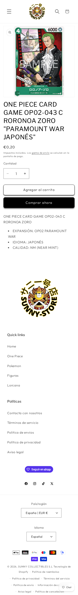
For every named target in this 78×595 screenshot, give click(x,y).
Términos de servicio (22, 423)
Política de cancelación (49, 591)
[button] (9, 12)
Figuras (12, 375)
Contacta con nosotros (24, 413)
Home (11, 346)
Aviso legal (15, 452)
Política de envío (23, 585)
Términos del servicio (57, 578)
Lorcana (13, 385)
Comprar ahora (39, 202)
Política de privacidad (24, 442)
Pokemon (14, 366)
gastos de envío (41, 152)
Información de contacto (53, 585)
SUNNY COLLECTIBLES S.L (35, 566)
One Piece (15, 356)
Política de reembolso (45, 571)
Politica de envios (20, 432)
